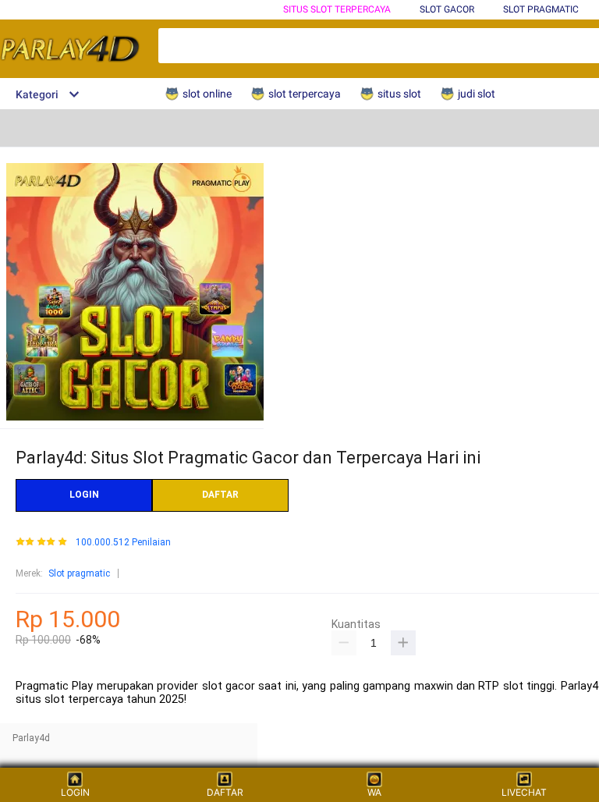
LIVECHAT (524, 792)
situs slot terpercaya (337, 9)
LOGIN (84, 494)
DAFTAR (220, 494)
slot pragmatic (541, 9)
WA (374, 792)
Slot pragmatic (79, 573)
